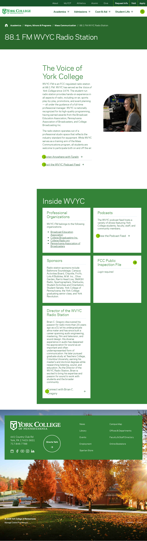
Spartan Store (86, 450)
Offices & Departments (120, 430)
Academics (15, 25)
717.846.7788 (18, 443)
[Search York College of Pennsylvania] (142, 11)
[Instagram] (27, 451)
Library (83, 430)
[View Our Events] (12, 451)
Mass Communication (65, 25)
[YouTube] (22, 451)
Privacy (139, 522)
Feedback (129, 522)
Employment (86, 443)
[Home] (7, 25)
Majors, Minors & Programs (38, 25)
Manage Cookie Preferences (16, 522)
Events (83, 437)
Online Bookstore (118, 443)
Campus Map (116, 424)
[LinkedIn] (32, 451)
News (82, 424)
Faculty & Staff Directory (122, 437)
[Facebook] (17, 451)
